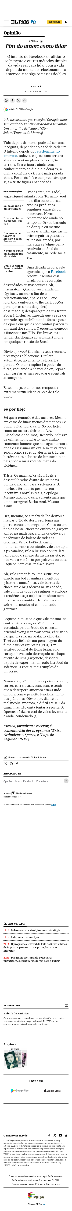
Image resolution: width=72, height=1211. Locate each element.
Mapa (35, 1180)
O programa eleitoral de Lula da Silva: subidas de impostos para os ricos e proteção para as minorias (35, 947)
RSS (37, 1184)
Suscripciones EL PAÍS (49, 1180)
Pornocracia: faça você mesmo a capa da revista (12, 237)
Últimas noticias (14, 923)
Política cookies (55, 1176)
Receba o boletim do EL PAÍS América (28, 757)
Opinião (12, 33)
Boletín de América (16, 1014)
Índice (42, 1184)
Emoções (41, 781)
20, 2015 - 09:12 (36, 91)
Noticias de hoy (53, 1184)
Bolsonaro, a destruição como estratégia (35, 930)
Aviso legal (42, 1176)
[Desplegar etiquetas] (66, 780)
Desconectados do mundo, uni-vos (13, 221)
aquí (53, 804)
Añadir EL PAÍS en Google (21, 109)
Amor (17, 781)
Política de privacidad (22, 1180)
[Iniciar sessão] (66, 22)
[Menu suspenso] (6, 22)
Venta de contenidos (27, 1176)
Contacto (13, 1176)
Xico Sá (36, 86)
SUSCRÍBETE (54, 22)
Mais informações (11, 797)
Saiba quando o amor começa (13, 207)
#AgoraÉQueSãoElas (13, 197)
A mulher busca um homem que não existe (13, 254)
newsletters (11, 1005)
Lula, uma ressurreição (25, 937)
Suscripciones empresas (23, 1184)
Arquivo (8, 1044)
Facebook (58, 272)
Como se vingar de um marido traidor (13, 269)
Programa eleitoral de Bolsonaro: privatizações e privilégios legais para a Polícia (31, 959)
